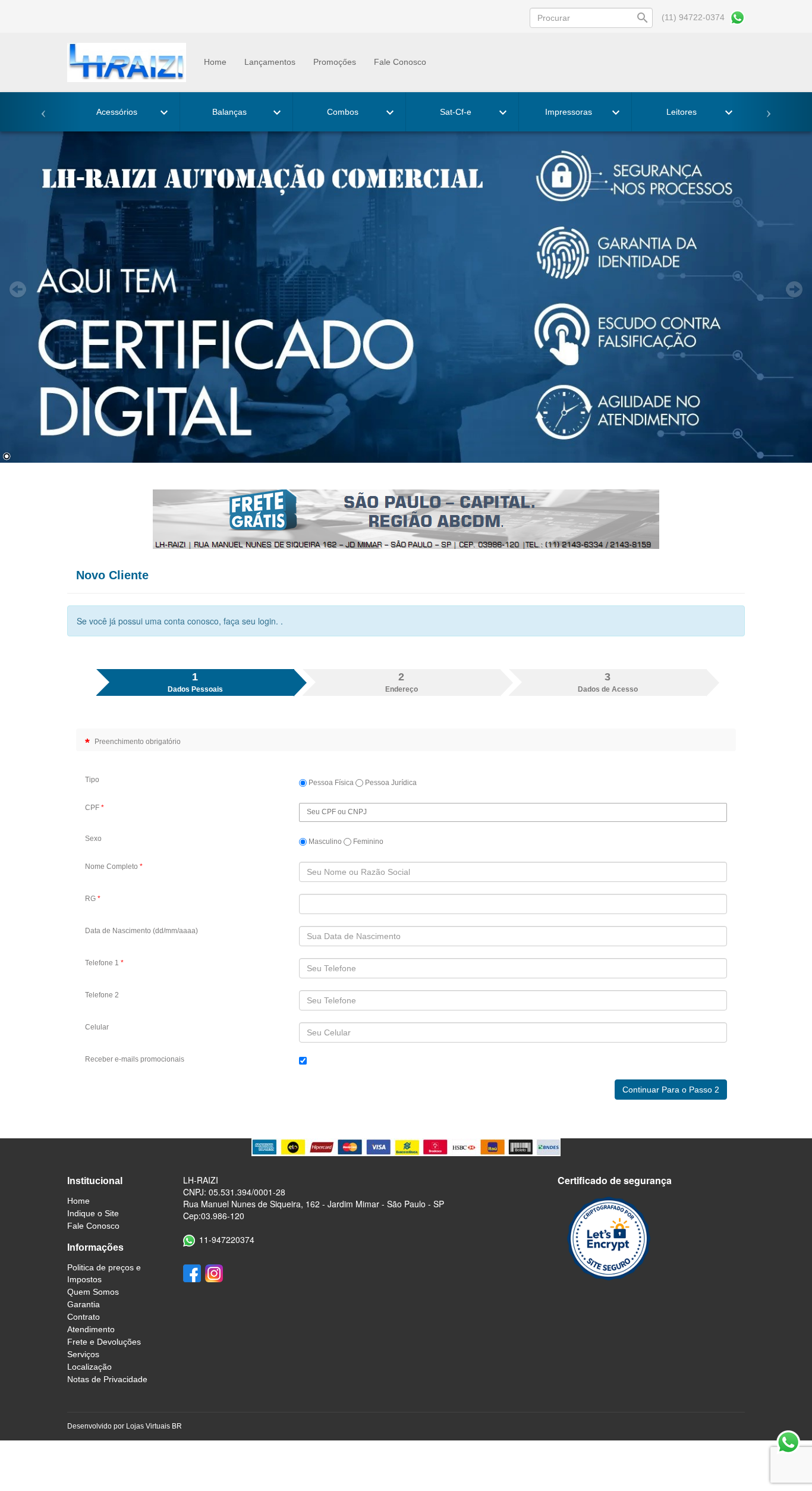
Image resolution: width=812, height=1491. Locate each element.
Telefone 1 (104, 963)
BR (177, 1426)
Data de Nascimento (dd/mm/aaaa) (141, 931)
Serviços (83, 1354)
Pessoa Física (330, 783)
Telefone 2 (102, 995)
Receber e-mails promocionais (134, 1059)
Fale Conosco (400, 62)
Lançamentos (269, 62)
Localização (89, 1366)
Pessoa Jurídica (390, 783)
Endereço (401, 682)
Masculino (324, 841)
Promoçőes (334, 62)
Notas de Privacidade (107, 1379)
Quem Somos (93, 1292)
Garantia (83, 1304)
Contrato (83, 1317)
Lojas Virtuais (149, 1426)
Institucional (94, 1181)
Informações (95, 1247)
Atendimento (91, 1329)
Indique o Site (93, 1213)
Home (215, 62)
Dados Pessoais (195, 682)
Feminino (367, 841)
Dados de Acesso (608, 682)
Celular (97, 1027)
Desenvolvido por (96, 1426)
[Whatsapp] (737, 17)
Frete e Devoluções (104, 1341)
